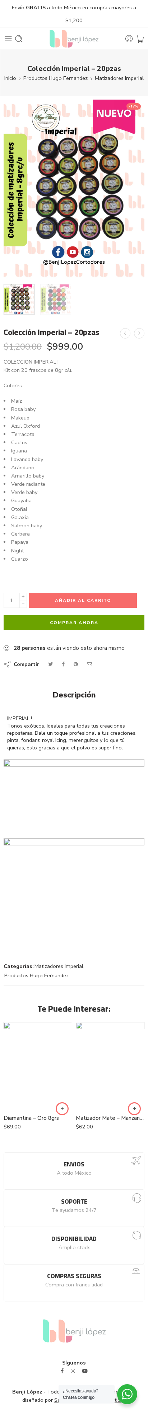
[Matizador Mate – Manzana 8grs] (110, 1065)
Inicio (10, 78)
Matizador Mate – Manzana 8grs (110, 1118)
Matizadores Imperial (119, 78)
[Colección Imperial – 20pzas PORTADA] (74, 189)
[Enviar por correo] (89, 664)
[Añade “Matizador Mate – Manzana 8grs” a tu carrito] (134, 1108)
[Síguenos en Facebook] (62, 1371)
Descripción (74, 695)
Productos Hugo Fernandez (55, 78)
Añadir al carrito (83, 600)
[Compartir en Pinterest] (76, 664)
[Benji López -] (74, 39)
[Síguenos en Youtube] (85, 1371)
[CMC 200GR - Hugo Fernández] (125, 333)
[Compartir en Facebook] (63, 664)
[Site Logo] (74, 1330)
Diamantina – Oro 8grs (31, 1118)
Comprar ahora (74, 622)
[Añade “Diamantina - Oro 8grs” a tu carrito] (62, 1108)
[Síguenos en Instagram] (73, 1371)
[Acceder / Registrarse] (129, 38)
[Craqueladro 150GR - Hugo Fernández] (139, 333)
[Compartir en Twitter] (50, 664)
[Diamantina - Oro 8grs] (38, 1065)
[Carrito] (139, 38)
